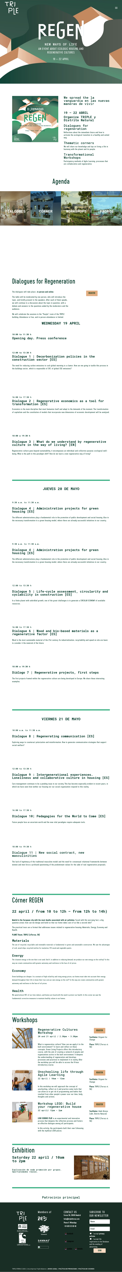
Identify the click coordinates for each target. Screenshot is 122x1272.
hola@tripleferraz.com (71, 1219)
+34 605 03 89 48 (70, 1226)
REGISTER (92, 293)
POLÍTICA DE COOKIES (86, 1269)
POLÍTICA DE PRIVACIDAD (68, 1269)
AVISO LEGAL (52, 1269)
